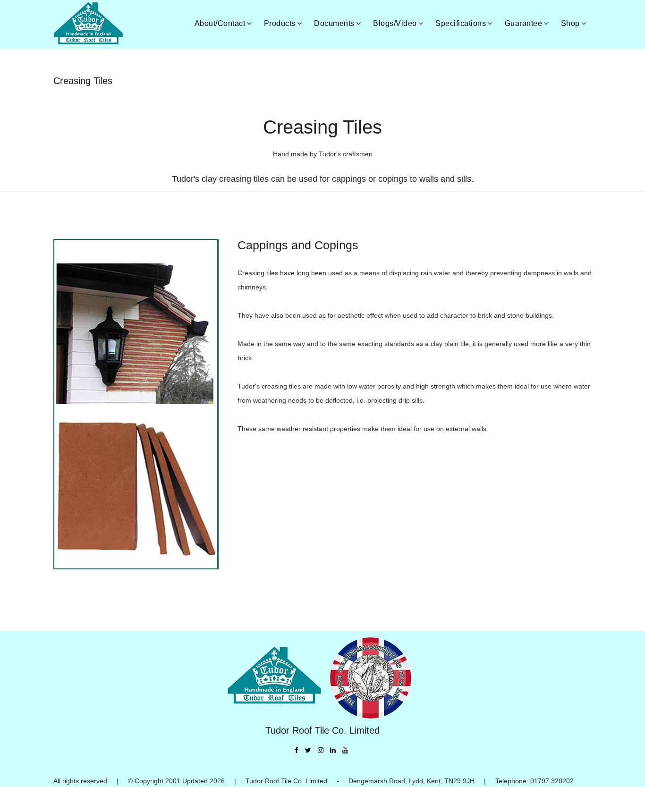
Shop (570, 23)
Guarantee (524, 23)
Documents (334, 23)
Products (280, 23)
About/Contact (220, 23)
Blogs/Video (395, 23)
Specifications (460, 23)
